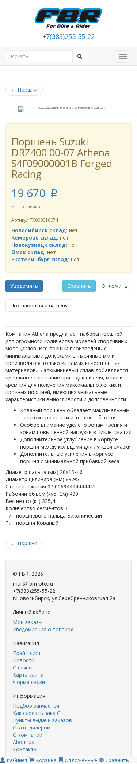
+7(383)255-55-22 (68, 36)
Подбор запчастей (36, 705)
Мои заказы (27, 622)
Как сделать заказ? (36, 712)
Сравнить (79, 285)
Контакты (25, 749)
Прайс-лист (27, 653)
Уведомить (24, 285)
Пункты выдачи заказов (42, 720)
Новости (23, 660)
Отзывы (23, 667)
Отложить (115, 285)
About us (23, 742)
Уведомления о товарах (43, 629)
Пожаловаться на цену (39, 305)
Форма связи (29, 682)
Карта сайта (28, 674)
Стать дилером (32, 727)
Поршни (24, 89)
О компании (27, 734)
